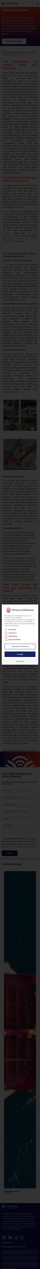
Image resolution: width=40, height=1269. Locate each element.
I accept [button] (20, 654)
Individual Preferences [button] (20, 646)
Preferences (20, 661)
